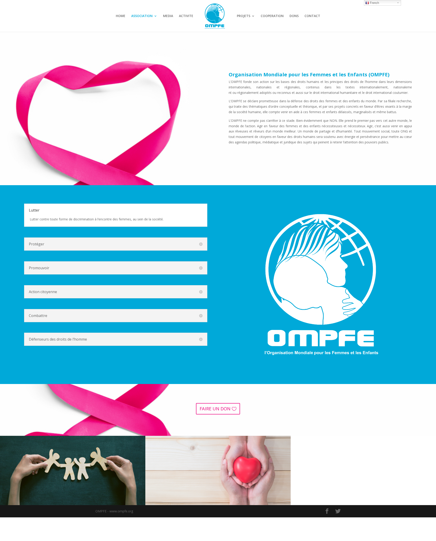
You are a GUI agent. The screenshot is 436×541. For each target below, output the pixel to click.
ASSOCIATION (142, 16)
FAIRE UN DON (215, 409)
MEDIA (168, 16)
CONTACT (312, 16)
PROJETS (243, 16)
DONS (294, 16)
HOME (120, 16)
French (374, 3)
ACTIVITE (186, 16)
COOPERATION (272, 16)
